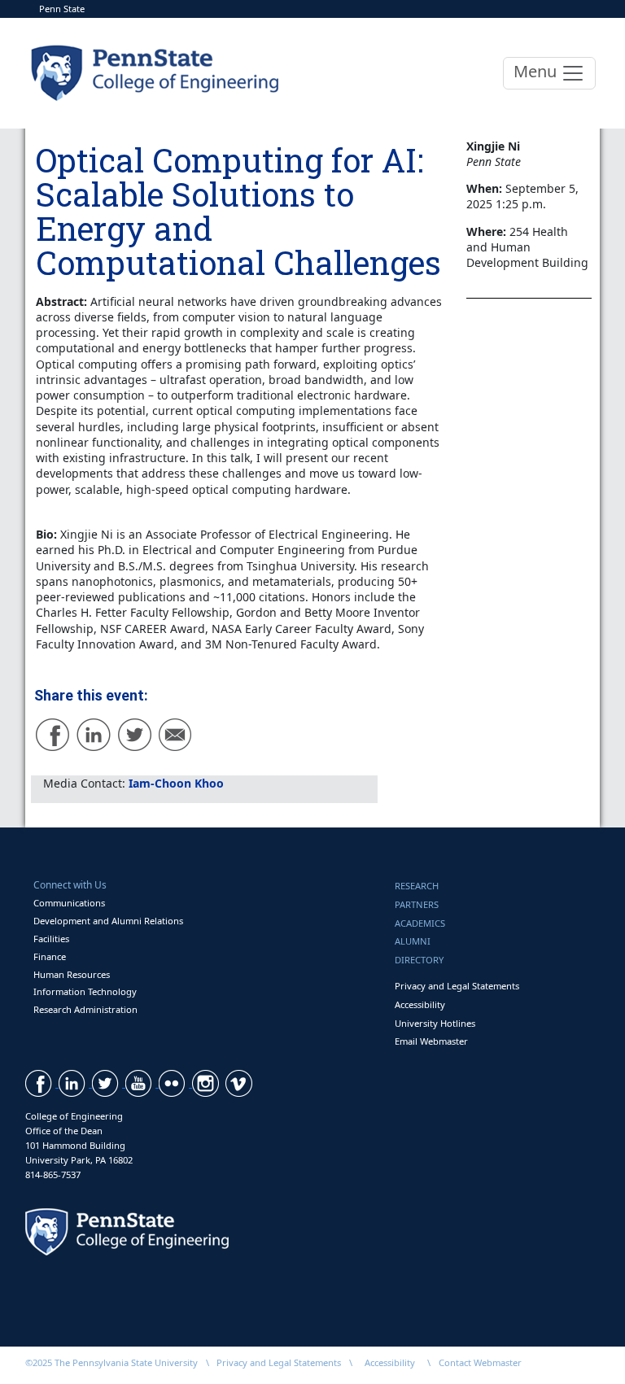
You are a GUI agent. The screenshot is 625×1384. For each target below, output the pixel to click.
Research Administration (85, 1009)
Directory (419, 960)
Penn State (62, 8)
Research (417, 886)
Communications (69, 903)
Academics (420, 923)
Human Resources (71, 974)
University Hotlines (435, 1023)
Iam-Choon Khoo (176, 783)
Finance (49, 956)
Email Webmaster (431, 1041)
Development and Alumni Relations (108, 921)
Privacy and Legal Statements (457, 986)
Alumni (413, 941)
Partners (417, 904)
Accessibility (420, 1004)
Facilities (51, 938)
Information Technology (85, 991)
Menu (537, 71)
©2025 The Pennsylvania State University (111, 1362)
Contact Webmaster (480, 1362)
